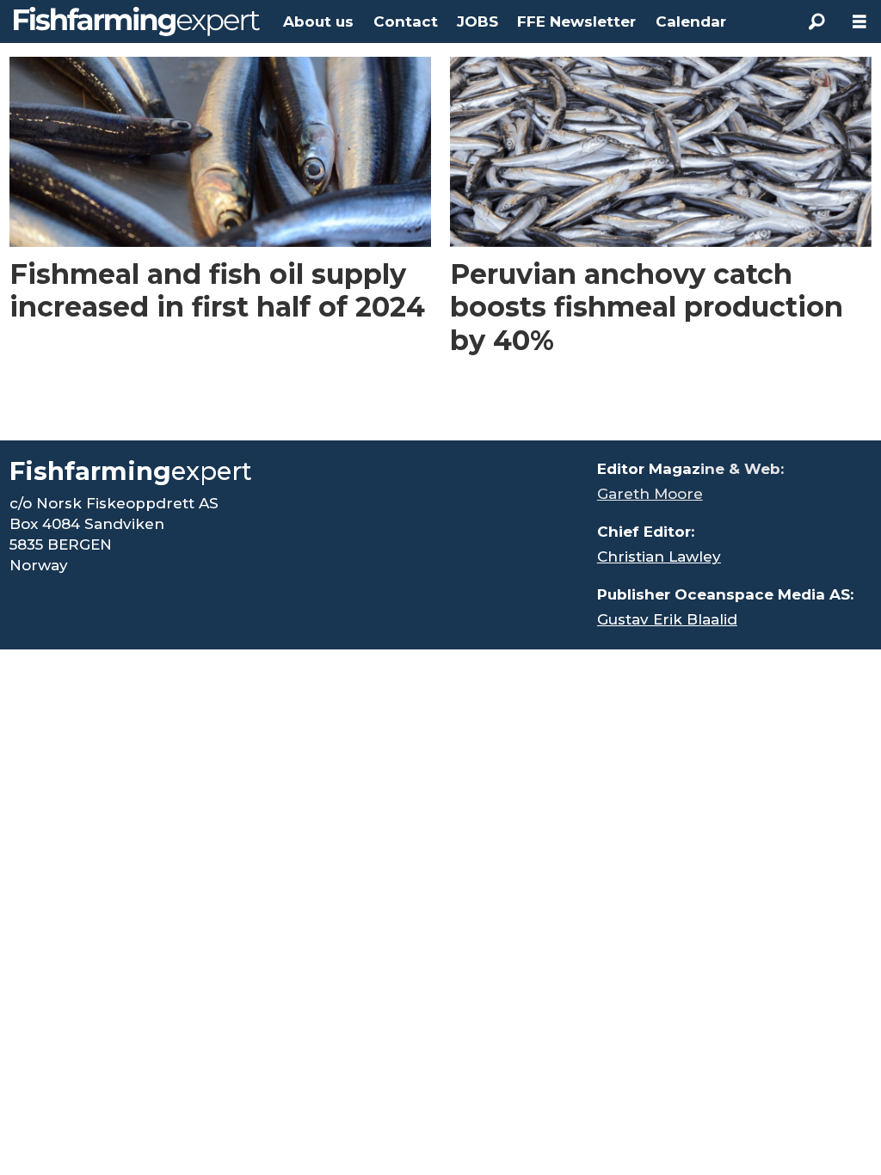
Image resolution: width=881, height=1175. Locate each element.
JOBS (477, 21)
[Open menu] (859, 22)
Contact (405, 21)
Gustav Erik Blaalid (667, 619)
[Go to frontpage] (137, 21)
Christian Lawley (659, 556)
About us (318, 21)
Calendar (691, 21)
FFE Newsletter (576, 21)
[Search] (816, 21)
